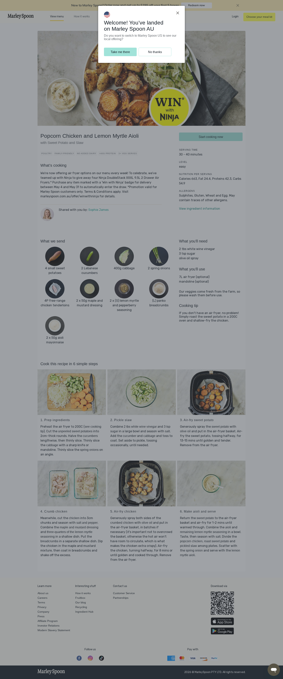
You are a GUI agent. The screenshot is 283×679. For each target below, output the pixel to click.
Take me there (120, 52)
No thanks (155, 52)
